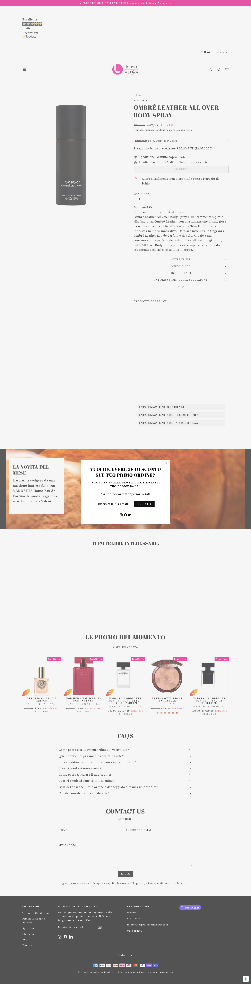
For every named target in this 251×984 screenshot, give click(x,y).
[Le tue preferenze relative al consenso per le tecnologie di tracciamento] (246, 979)
